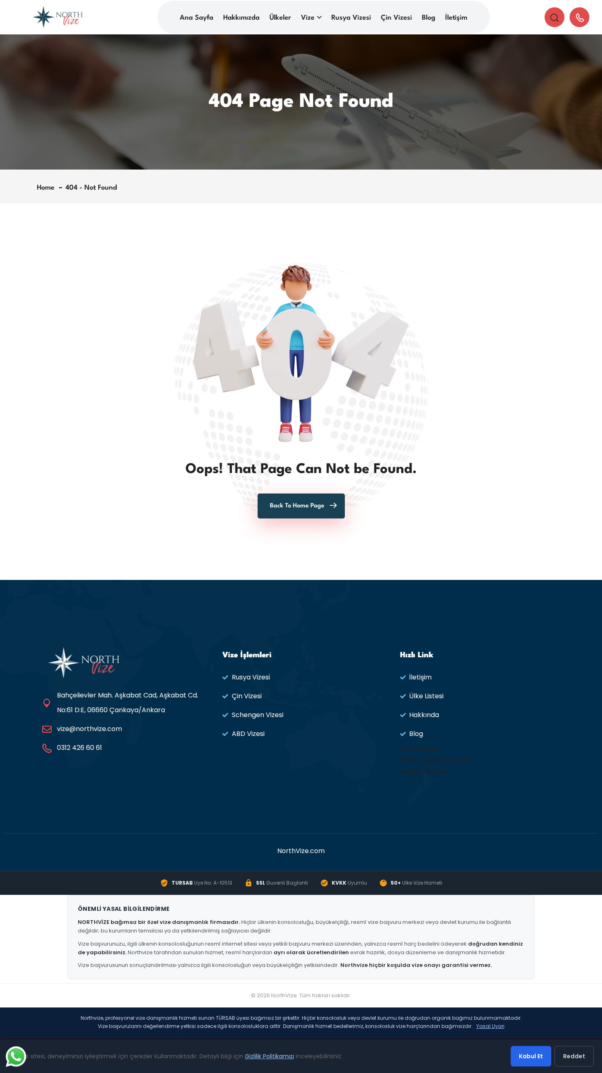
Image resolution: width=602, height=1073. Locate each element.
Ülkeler (280, 17)
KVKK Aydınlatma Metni (437, 760)
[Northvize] (57, 16)
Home (48, 187)
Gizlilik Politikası (424, 771)
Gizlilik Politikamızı (269, 1056)
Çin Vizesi (396, 17)
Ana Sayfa (196, 17)
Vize (308, 17)
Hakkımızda (241, 17)
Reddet (574, 1056)
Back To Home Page (297, 506)
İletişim (456, 17)
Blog (428, 17)
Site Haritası (419, 749)
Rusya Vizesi (351, 17)
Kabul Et (531, 1056)
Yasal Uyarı (490, 1026)
